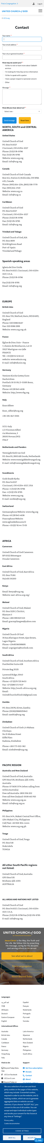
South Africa (27, 1054)
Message (5, 87)
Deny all (11, 1138)
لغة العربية (5, 1002)
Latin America (28, 1031)
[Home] (15, 11)
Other (7, 82)
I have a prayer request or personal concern (21, 79)
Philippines (27, 1050)
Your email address (9, 44)
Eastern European (7, 1017)
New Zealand (28, 1042)
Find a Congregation (9, 3)
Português (27, 1013)
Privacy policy (8, 1120)
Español (26, 1002)
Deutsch (4, 1013)
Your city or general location (12, 53)
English (4, 1021)
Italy (3, 1057)
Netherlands (27, 1039)
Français (26, 1006)
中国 (3, 1006)
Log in (40, 4)
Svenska (26, 1021)
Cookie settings (22, 1131)
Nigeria (25, 1046)
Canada (4, 1039)
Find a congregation (22, 966)
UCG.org (6, 18)
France (3, 1046)
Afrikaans (4, 1010)
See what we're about (22, 955)
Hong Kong (5, 1054)
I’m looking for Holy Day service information (21, 72)
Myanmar (26, 1035)
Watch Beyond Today (22, 976)
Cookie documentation (12, 1123)
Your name (6, 35)
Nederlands (27, 1010)
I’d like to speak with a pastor (16, 75)
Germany (4, 1050)
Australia (4, 1031)
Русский (26, 1017)
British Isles (5, 1035)
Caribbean (5, 1042)
